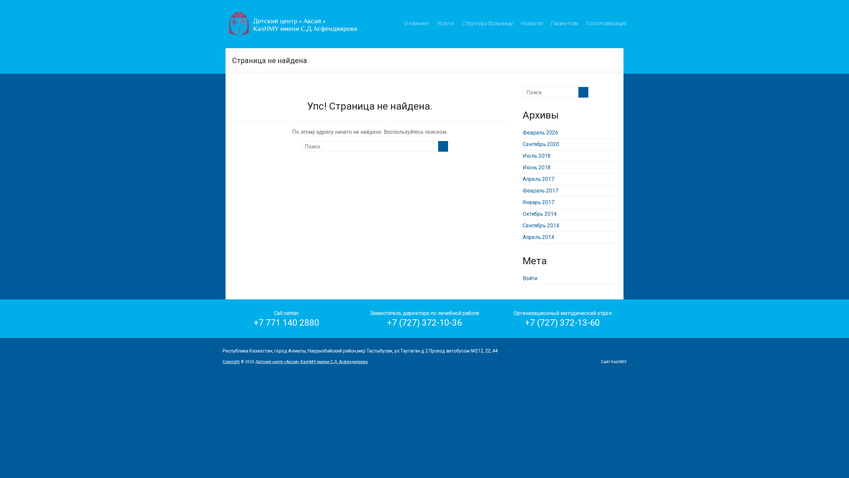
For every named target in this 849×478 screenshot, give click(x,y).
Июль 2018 (537, 156)
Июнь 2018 (537, 167)
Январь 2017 (538, 202)
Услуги (445, 22)
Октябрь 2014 (539, 214)
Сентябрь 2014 (541, 225)
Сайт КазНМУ (613, 361)
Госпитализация (606, 22)
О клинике (416, 22)
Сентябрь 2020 (541, 144)
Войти (530, 278)
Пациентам (564, 22)
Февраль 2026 (540, 132)
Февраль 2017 (540, 191)
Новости (532, 22)
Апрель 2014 (538, 237)
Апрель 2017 (538, 179)
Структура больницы (487, 22)
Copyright (231, 361)
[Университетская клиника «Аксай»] (294, 8)
